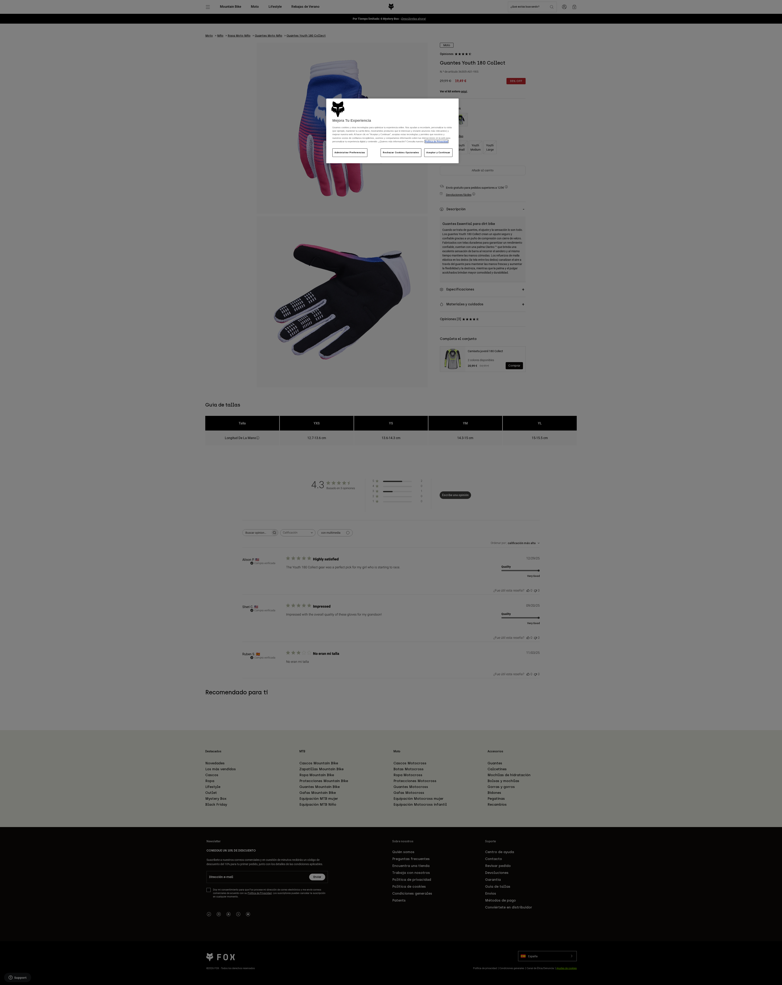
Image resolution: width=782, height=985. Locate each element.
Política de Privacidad (436, 141)
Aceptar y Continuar (438, 152)
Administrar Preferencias (350, 152)
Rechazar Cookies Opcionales (401, 152)
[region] (392, 131)
